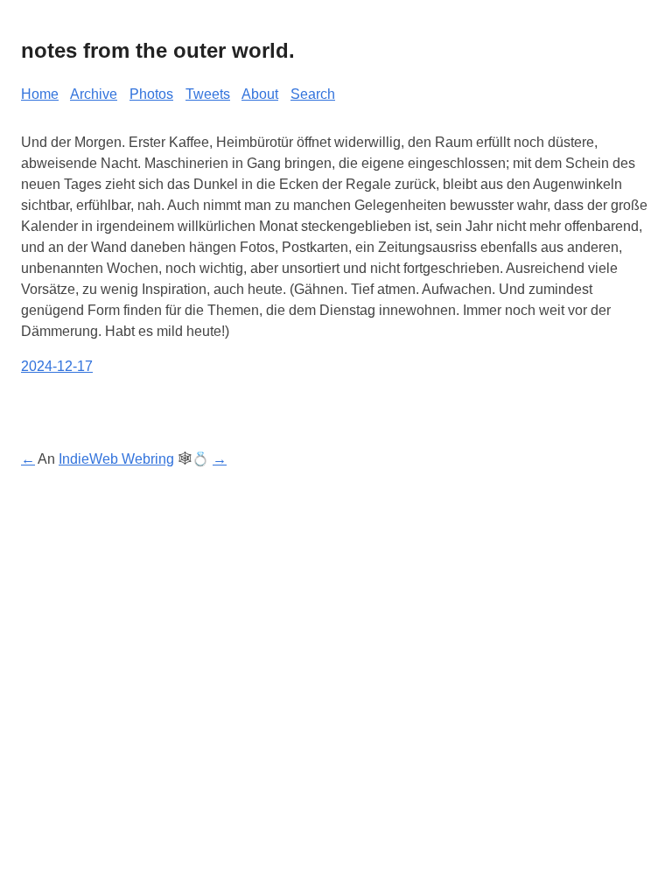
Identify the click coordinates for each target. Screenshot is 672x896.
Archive (93, 94)
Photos (151, 94)
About (260, 94)
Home (40, 94)
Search (312, 94)
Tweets (208, 94)
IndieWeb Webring (116, 459)
